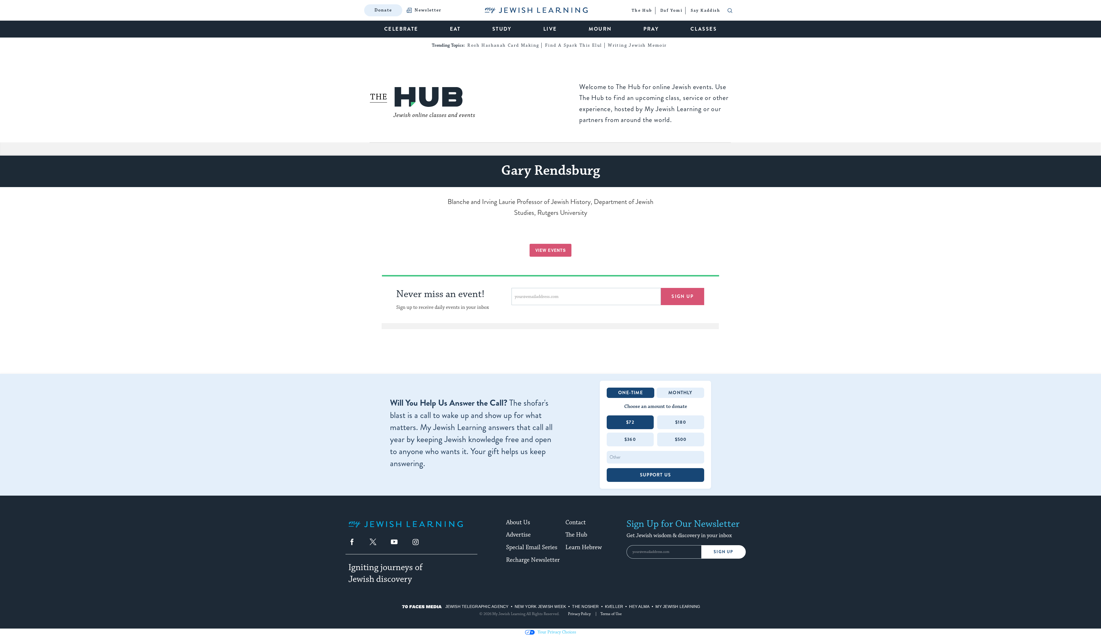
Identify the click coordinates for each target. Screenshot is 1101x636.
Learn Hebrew (583, 547)
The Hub (576, 535)
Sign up (682, 296)
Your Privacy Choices (557, 632)
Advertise (518, 535)
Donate (383, 10)
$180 (680, 422)
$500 (681, 439)
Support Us (655, 475)
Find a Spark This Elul (573, 45)
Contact (575, 522)
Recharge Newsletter (533, 560)
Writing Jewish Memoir (637, 45)
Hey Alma (639, 606)
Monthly (680, 392)
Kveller (614, 606)
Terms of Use (611, 614)
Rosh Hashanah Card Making (503, 45)
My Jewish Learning (677, 606)
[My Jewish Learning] (405, 528)
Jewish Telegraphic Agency (477, 606)
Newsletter (428, 10)
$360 (630, 439)
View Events (550, 250)
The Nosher (585, 606)
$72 (630, 422)
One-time (630, 392)
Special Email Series (531, 547)
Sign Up (723, 552)
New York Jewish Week (540, 606)
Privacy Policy (579, 614)
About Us (518, 522)
